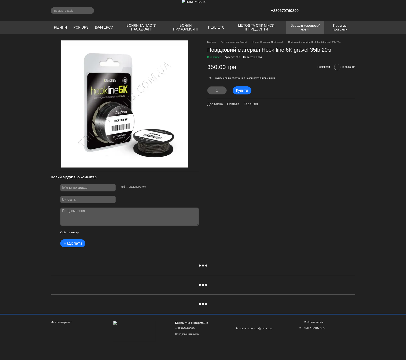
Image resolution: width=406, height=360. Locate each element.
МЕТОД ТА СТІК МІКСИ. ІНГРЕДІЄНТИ (256, 27)
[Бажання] (329, 10)
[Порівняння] (340, 10)
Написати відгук (252, 57)
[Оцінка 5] (112, 232)
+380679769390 (285, 10)
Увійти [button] (218, 77)
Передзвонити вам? (187, 334)
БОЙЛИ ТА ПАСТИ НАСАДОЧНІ (141, 27)
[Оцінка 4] (106, 232)
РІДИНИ (60, 27)
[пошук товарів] (90, 10)
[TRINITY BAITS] (134, 331)
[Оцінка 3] (99, 232)
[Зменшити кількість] (210, 90)
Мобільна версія (313, 322)
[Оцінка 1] (85, 232)
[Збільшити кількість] (223, 90)
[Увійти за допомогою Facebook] (150, 187)
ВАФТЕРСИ (104, 27)
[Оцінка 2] (92, 232)
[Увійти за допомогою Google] (157, 187)
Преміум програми (339, 27)
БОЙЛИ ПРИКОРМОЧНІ (185, 27)
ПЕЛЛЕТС (216, 27)
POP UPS (81, 27)
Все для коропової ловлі (305, 27)
